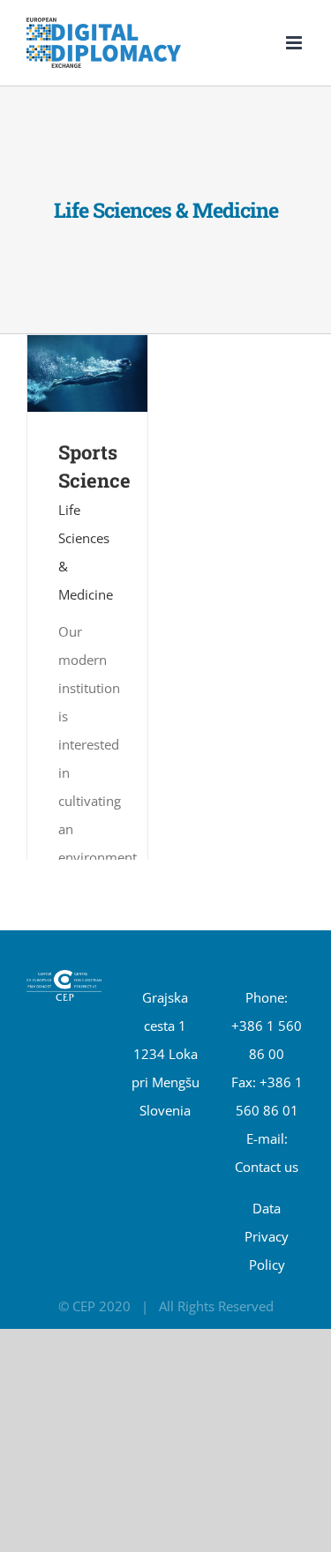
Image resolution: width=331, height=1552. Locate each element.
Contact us (266, 1166)
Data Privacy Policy (266, 1236)
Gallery (87, 394)
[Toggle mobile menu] (295, 43)
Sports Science (83, 354)
